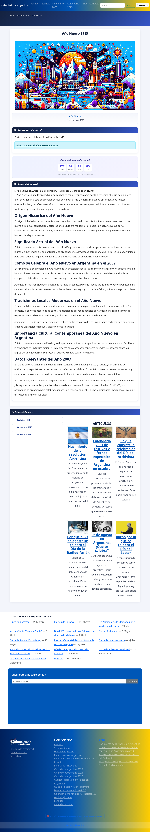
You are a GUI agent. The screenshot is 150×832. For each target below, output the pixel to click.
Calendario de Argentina (14, 5)
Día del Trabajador (108, 631)
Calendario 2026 (58, 5)
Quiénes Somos (18, 752)
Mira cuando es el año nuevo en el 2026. (37, 145)
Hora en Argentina (64, 751)
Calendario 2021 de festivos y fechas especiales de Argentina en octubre (102, 455)
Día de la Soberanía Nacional (114, 649)
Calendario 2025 (73, 5)
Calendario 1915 (24, 427)
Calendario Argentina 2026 (68, 772)
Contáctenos (16, 756)
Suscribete (132, 681)
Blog (85, 3)
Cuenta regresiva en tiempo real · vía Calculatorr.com (75, 175)
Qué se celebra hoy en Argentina (71, 786)
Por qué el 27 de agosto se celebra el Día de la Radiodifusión (78, 545)
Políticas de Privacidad (22, 749)
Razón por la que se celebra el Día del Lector (126, 545)
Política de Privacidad (65, 765)
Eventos (46, 3)
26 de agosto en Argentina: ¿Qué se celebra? (102, 543)
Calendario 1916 (24, 434)
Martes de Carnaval (64, 622)
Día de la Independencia (112, 640)
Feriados (35, 3)
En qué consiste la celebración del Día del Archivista (125, 449)
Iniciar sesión (142, 5)
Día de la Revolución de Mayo (25, 640)
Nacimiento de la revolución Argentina (77, 452)
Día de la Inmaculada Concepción (28, 658)
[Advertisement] (75, 703)
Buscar (130, 5)
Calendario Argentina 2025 (68, 769)
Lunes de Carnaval (19, 622)
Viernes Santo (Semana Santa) (26, 631)
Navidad (58, 658)
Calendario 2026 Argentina (75, 825)
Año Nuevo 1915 (75, 33)
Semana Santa (62, 748)
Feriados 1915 (23, 420)
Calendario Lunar (63, 804)
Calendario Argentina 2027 (68, 776)
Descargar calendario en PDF (70, 790)
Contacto (94, 3)
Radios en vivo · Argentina (68, 755)
